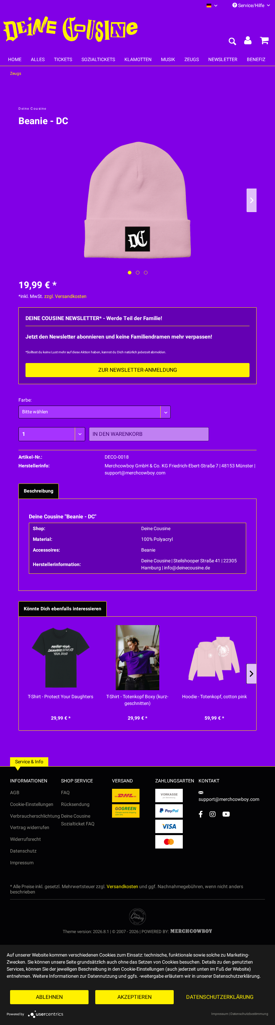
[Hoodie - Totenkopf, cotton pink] (214, 657)
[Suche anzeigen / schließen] (232, 42)
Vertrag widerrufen (29, 827)
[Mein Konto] (248, 42)
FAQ (65, 792)
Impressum (22, 862)
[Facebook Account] (201, 814)
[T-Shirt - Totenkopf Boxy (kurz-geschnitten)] (137, 657)
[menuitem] (212, 5)
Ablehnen (49, 997)
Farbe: (25, 400)
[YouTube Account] (226, 814)
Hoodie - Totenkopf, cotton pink (214, 697)
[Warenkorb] (264, 42)
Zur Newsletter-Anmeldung (137, 370)
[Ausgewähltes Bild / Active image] (129, 272)
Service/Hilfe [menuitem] (251, 5)
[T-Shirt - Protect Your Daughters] (60, 657)
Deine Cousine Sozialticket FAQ (78, 820)
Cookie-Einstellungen (31, 804)
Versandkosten (122, 886)
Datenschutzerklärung (220, 997)
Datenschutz (23, 851)
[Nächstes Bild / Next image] (138, 272)
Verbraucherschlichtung (35, 816)
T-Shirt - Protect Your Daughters (60, 697)
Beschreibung (38, 491)
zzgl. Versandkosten (65, 296)
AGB (14, 792)
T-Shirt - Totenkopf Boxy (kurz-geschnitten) (137, 700)
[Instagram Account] (213, 814)
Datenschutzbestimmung (249, 1014)
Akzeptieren (134, 997)
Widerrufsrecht (25, 839)
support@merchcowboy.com (229, 799)
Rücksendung (75, 804)
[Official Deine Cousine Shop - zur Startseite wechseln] (70, 29)
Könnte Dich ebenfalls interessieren (62, 608)
